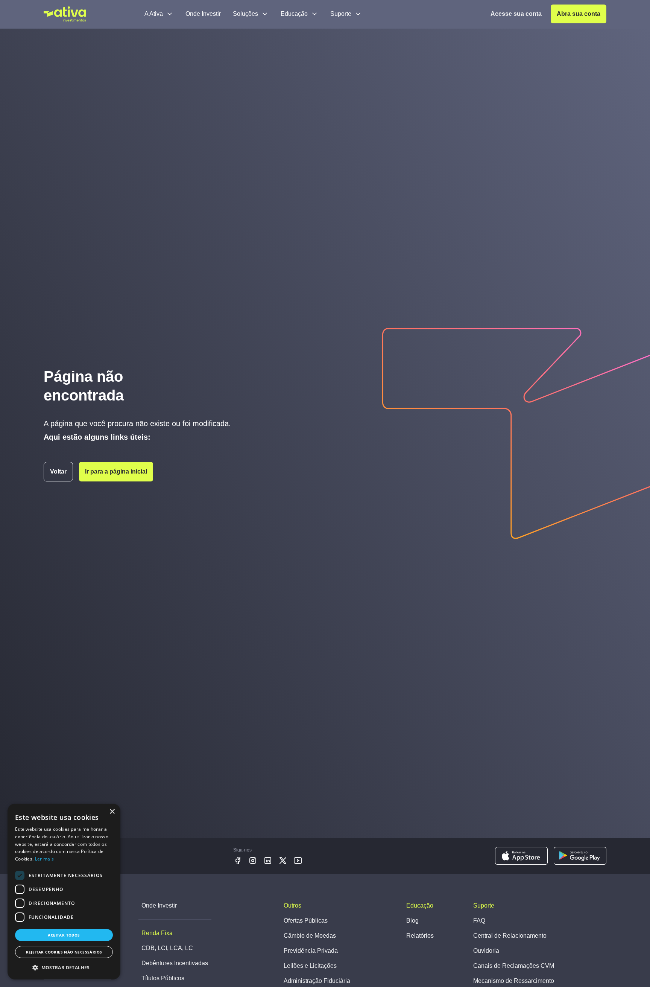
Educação (294, 14)
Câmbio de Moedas (310, 935)
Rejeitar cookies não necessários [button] (64, 952)
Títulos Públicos (162, 978)
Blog (412, 920)
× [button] (112, 812)
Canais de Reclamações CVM (513, 966)
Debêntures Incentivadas (174, 963)
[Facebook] (237, 860)
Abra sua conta (578, 14)
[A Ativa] (65, 13)
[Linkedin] (267, 860)
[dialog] (64, 891)
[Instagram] (252, 860)
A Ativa (153, 14)
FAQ (479, 920)
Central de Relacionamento (510, 935)
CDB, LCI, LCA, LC (167, 948)
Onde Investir (203, 14)
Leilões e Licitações (310, 966)
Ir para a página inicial (116, 471)
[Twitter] (282, 860)
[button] (64, 967)
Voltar (58, 471)
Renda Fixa (157, 933)
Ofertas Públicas (306, 920)
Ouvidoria (486, 950)
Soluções (245, 14)
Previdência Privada (311, 950)
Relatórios (420, 935)
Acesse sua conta (516, 14)
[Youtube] (297, 860)
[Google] (580, 856)
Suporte (340, 14)
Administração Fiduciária (317, 981)
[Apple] (521, 856)
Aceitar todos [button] (64, 935)
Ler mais (44, 859)
